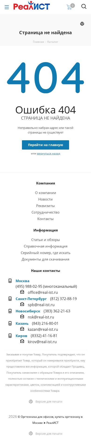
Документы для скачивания (45, 259)
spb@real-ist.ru (41, 304)
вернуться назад (48, 153)
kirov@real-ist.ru (42, 341)
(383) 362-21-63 (57, 311)
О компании (45, 192)
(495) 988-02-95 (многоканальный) (46, 286)
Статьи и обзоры (45, 239)
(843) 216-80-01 (45, 323)
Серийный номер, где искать (45, 252)
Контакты (45, 218)
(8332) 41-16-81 (44, 335)
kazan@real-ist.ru (43, 329)
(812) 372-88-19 (63, 298)
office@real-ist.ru (43, 292)
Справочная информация (45, 246)
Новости (45, 199)
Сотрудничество (46, 212)
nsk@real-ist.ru (41, 317)
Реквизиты (45, 205)
